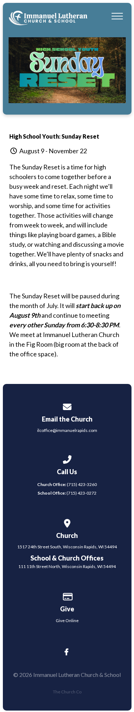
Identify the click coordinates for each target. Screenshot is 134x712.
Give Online (67, 620)
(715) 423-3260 (67, 484)
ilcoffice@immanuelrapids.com (67, 430)
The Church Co (67, 691)
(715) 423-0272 (67, 493)
